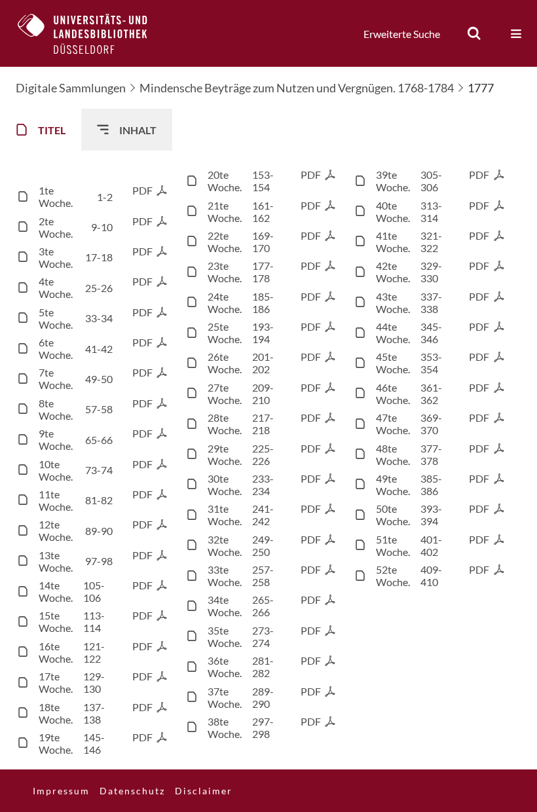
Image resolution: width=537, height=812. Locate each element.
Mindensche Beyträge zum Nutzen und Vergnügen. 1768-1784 (296, 88)
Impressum (61, 790)
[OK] (474, 33)
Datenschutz (132, 790)
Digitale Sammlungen (71, 88)
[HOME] (92, 33)
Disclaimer (203, 790)
